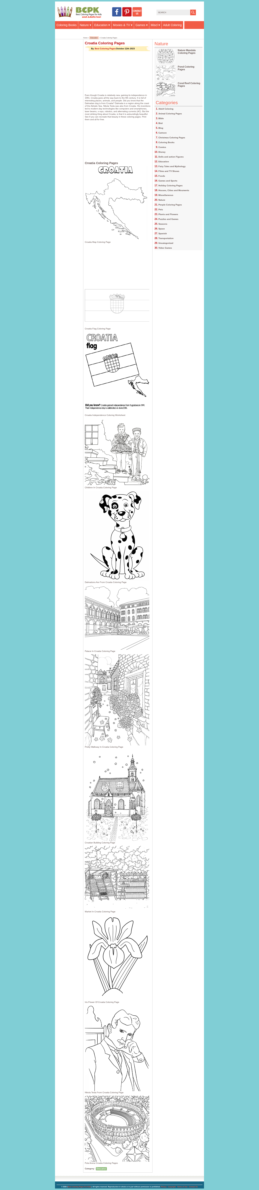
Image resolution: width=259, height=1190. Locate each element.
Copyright (172, 1187)
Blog (160, 128)
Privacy (164, 1187)
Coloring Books (67, 25)
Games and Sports (167, 181)
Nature (84, 25)
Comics (162, 147)
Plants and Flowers (168, 214)
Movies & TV (121, 25)
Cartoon (162, 133)
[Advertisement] (118, 73)
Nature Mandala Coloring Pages (187, 51)
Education (100, 25)
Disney (161, 152)
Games (140, 25)
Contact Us (193, 1187)
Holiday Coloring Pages (170, 185)
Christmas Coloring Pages (171, 137)
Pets (160, 209)
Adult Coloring (172, 25)
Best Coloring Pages (105, 48)
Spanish (162, 233)
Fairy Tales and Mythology (172, 166)
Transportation (166, 238)
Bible (161, 118)
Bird (160, 123)
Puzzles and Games (168, 219)
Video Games (165, 248)
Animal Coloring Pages (170, 113)
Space (161, 228)
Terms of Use (182, 1187)
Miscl (154, 25)
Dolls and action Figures (171, 157)
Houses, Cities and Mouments (173, 190)
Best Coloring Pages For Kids (79, 1187)
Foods (161, 176)
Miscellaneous (165, 195)
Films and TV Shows (168, 171)
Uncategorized (165, 243)
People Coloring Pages (170, 205)
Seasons (162, 224)
